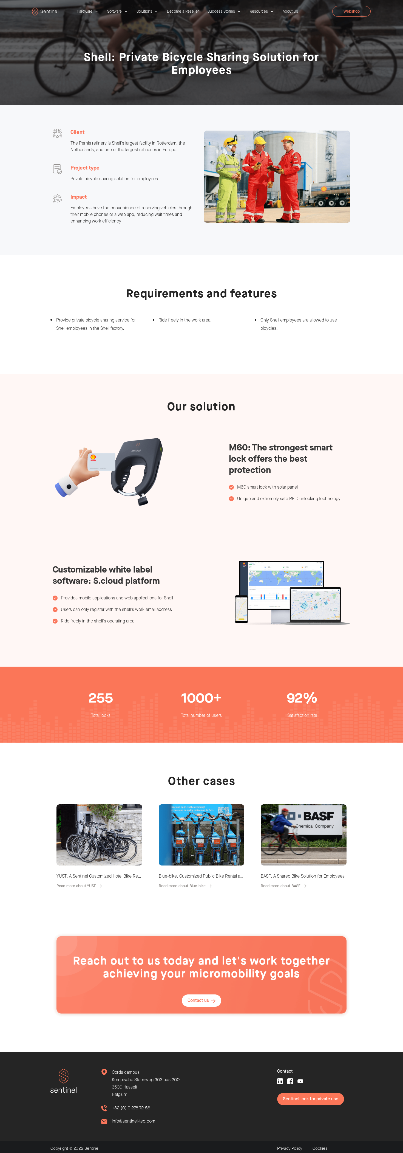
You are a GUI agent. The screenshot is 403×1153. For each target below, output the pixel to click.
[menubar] (187, 11)
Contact (285, 1071)
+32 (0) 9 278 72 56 (131, 1108)
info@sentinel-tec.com (133, 1121)
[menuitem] (87, 11)
